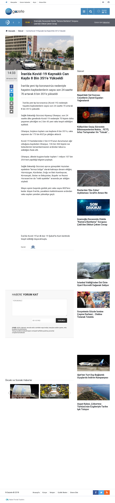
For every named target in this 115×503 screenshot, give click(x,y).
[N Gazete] (14, 11)
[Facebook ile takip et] (95, 492)
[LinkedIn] (11, 95)
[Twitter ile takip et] (101, 492)
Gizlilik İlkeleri (62, 493)
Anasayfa (36, 493)
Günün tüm (102, 22)
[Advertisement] (47, 215)
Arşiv (34, 2)
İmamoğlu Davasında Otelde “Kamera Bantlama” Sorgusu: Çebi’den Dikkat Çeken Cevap (56, 22)
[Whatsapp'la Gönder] (11, 99)
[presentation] (13, 22)
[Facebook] (11, 86)
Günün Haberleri (25, 2)
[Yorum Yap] (11, 111)
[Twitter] (11, 90)
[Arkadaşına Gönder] (11, 103)
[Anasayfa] (6, 2)
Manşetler (14, 2)
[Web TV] (103, 2)
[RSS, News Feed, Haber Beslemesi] (107, 492)
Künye (44, 493)
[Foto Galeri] (108, 2)
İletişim (52, 493)
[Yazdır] (11, 107)
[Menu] (84, 11)
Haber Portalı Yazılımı (16, 500)
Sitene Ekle (42, 2)
